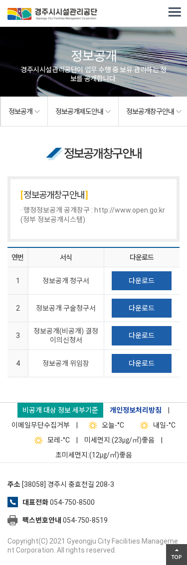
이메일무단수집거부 (40, 425)
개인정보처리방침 (136, 410)
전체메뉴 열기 (174, 12)
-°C (113, 425)
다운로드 (142, 281)
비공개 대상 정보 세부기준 (60, 410)
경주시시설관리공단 (52, 15)
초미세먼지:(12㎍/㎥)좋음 (93, 455)
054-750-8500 (72, 502)
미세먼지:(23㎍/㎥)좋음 (119, 440)
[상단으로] (176, 554)
